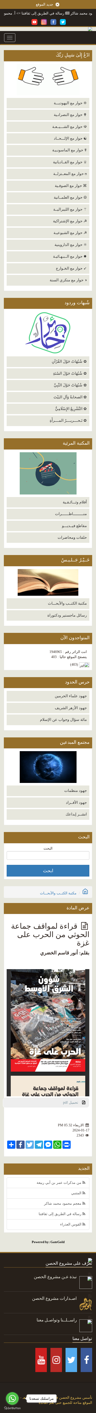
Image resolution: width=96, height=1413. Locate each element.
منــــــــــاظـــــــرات (71, 514)
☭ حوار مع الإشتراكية (70, 221)
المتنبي (76, 1193)
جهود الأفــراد (76, 802)
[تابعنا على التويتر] (63, 22)
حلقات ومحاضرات (72, 537)
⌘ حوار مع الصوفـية (71, 186)
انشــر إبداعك (76, 814)
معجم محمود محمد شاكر (63, 1203)
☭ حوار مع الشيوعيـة (70, 233)
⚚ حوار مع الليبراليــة (70, 209)
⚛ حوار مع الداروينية (71, 245)
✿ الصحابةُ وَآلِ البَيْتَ (70, 397)
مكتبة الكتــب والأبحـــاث (67, 603)
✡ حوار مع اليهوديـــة (70, 103)
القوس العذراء (71, 1224)
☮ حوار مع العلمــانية (70, 197)
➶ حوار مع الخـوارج (71, 268)
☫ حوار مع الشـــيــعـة (69, 127)
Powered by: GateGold (48, 1242)
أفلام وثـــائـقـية (75, 502)
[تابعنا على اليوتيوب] (34, 22)
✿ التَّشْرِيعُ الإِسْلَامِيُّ (71, 409)
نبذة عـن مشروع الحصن (55, 1276)
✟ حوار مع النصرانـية (70, 115)
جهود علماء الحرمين (71, 696)
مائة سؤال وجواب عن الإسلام (63, 720)
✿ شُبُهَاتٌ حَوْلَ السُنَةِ (70, 373)
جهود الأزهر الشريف (71, 708)
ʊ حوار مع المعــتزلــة (70, 174)
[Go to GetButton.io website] (12, 1408)
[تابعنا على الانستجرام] (44, 22)
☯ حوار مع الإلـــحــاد (70, 138)
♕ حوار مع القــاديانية (70, 162)
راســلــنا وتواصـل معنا (57, 1320)
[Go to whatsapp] (12, 1398)
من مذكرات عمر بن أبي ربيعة (59, 1183)
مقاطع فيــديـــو (74, 526)
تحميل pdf (72, 1102)
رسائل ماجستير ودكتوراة (67, 615)
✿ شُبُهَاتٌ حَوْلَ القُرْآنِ (69, 361)
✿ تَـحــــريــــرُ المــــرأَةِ (68, 420)
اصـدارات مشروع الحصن (54, 1298)
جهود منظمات (75, 791)
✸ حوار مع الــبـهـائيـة (70, 256)
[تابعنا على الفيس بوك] (53, 22)
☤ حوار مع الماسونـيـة (69, 150)
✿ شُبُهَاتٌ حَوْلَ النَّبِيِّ (70, 385)
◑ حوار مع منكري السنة (68, 280)
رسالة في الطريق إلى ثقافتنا (54, 13)
